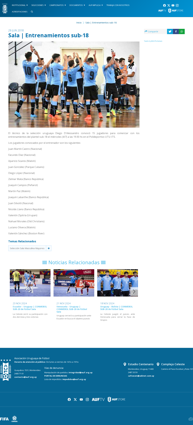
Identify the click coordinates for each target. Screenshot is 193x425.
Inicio (79, 22)
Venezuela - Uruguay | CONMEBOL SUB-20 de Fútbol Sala (72, 309)
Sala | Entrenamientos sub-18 (101, 22)
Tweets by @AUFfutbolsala (153, 41)
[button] (134, 291)
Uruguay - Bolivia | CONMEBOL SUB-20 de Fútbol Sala (116, 308)
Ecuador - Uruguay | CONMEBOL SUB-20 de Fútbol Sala (30, 308)
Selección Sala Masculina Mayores (27, 248)
